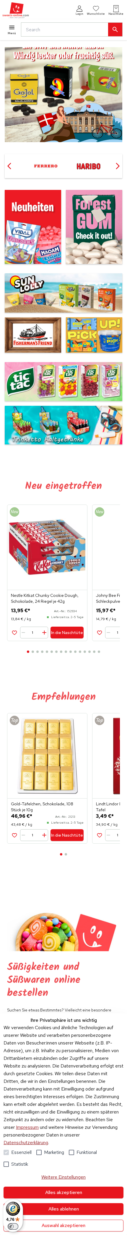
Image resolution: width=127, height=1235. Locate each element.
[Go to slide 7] (56, 652)
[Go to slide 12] (80, 652)
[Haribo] (45, 166)
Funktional (86, 1152)
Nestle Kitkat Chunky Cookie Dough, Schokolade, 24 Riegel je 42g (45, 598)
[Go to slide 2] (33, 652)
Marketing (54, 1152)
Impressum (27, 1127)
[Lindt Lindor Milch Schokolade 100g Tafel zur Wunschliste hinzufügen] (99, 835)
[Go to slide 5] (47, 652)
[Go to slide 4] (42, 652)
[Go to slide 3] (37, 652)
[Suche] (115, 29)
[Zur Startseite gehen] (15, 10)
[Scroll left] (9, 166)
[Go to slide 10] (70, 652)
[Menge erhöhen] (44, 632)
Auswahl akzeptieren (63, 1225)
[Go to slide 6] (52, 652)
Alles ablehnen (63, 1209)
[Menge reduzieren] (24, 632)
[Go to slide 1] (28, 652)
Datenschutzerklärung (26, 1142)
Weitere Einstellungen (63, 1177)
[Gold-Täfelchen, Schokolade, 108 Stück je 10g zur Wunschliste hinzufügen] (14, 835)
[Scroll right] (117, 166)
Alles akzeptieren (63, 1192)
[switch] (13, 1226)
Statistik (19, 1164)
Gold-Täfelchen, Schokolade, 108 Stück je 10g (42, 806)
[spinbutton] (34, 632)
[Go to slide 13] (85, 652)
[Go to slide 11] (75, 652)
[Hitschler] (88, 166)
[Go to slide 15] (94, 652)
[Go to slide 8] (61, 652)
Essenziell (21, 1152)
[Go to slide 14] (89, 652)
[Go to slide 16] (99, 652)
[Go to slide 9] (66, 652)
